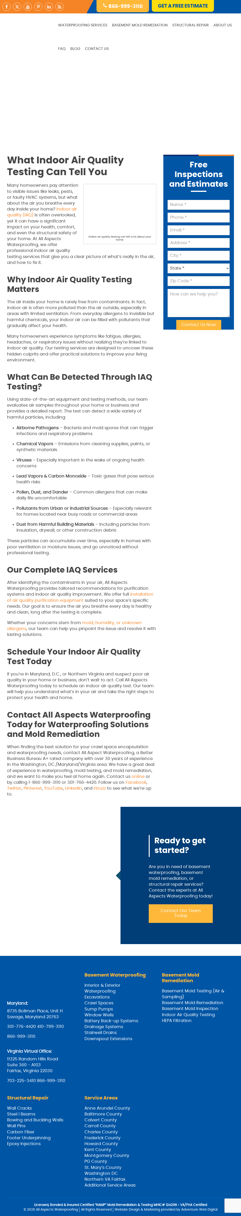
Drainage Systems (103, 1027)
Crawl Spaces (98, 1003)
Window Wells (99, 1015)
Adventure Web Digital (199, 1209)
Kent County (97, 1150)
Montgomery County (106, 1156)
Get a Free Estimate (183, 6)
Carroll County (100, 1126)
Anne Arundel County (107, 1108)
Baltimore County (103, 1114)
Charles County (101, 1132)
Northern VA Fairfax (104, 1179)
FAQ (62, 49)
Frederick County (102, 1138)
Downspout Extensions (108, 1039)
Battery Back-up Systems (111, 1021)
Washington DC (101, 1174)
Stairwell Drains (100, 1033)
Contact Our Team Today (181, 913)
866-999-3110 (125, 6)
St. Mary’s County (102, 1168)
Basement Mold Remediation (140, 25)
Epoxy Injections (24, 1144)
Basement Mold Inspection (190, 1009)
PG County (95, 1161)
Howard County (101, 1144)
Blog (75, 49)
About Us (222, 25)
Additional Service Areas (110, 1185)
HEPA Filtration (177, 1021)
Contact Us (97, 49)
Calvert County (100, 1120)
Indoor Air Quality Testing (188, 1015)
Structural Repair (190, 25)
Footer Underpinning (29, 1138)
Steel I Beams (21, 1114)
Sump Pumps (98, 1009)
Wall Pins (16, 1126)
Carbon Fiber (21, 1132)
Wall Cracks (19, 1108)
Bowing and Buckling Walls (35, 1120)
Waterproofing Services (82, 25)
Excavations (97, 997)
